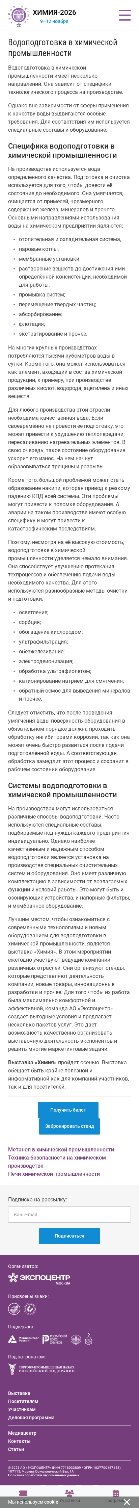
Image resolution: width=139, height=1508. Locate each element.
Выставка (19, 1393)
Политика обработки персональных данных (43, 1475)
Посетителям (23, 1401)
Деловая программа (31, 1417)
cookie (51, 1502)
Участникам (22, 1409)
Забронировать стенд (69, 1126)
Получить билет (68, 1110)
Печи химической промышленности (54, 1174)
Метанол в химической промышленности (61, 1149)
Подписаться (69, 1236)
